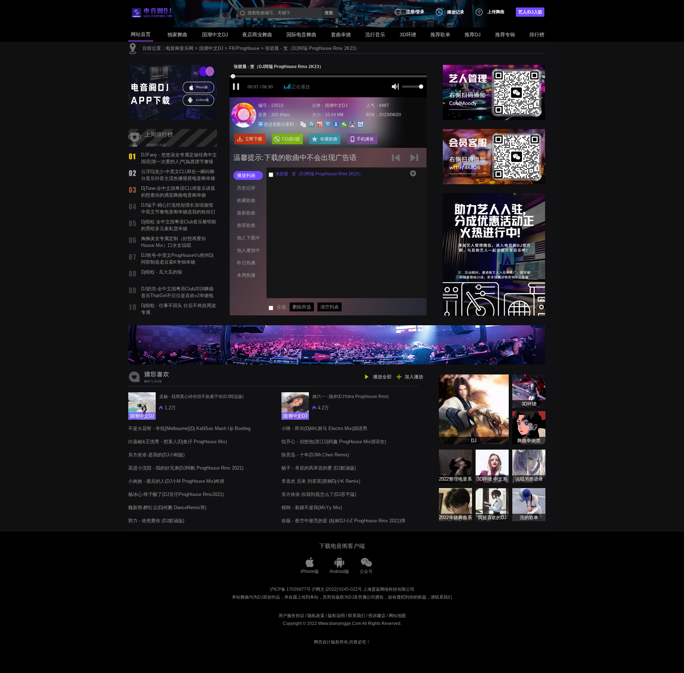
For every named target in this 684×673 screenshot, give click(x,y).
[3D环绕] (528, 390)
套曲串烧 (341, 34)
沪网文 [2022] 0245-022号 (337, 589)
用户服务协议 (291, 615)
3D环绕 (408, 34)
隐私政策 (316, 615)
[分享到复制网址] (303, 124)
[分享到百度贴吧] (361, 124)
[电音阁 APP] (172, 92)
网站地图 (397, 615)
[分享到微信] (344, 124)
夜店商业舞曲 (257, 34)
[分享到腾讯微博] (328, 124)
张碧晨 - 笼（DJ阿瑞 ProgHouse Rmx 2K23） (312, 48)
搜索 (329, 12)
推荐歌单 (440, 34)
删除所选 (301, 307)
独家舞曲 (177, 34)
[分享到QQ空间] (312, 124)
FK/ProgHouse (244, 48)
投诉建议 (376, 615)
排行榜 (536, 34)
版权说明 (336, 615)
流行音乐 (375, 34)
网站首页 (141, 34)
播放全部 (382, 376)
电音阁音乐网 (179, 48)
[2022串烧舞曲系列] (455, 504)
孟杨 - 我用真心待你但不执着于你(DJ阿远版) (201, 396)
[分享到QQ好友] (352, 124)
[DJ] (474, 408)
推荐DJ (473, 34)
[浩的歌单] (528, 504)
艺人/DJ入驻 (530, 12)
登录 (420, 11)
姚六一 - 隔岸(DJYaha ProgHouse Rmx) (350, 396)
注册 (410, 11)
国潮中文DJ (215, 34)
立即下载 (253, 138)
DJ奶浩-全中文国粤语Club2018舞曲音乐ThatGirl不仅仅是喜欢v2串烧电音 (177, 295)
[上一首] (397, 160)
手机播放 (365, 138)
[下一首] (415, 160)
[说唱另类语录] (528, 465)
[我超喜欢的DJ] (492, 504)
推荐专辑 (505, 34)
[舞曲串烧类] (528, 427)
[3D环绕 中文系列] (492, 465)
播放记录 (455, 12)
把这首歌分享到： (281, 124)
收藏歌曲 (328, 138)
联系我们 (356, 615)
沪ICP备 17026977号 (290, 589)
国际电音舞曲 (301, 34)
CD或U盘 (291, 138)
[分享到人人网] (336, 124)
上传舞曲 (495, 11)
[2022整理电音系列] (455, 465)
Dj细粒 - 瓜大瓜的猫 (161, 272)
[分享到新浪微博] (320, 124)
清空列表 (329, 307)
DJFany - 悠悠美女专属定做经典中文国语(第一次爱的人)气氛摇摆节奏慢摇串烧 (179, 161)
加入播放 (414, 376)
